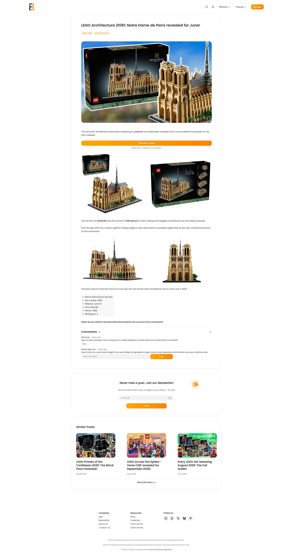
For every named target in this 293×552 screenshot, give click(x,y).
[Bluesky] (184, 518)
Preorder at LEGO (146, 143)
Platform (223, 6)
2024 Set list (137, 524)
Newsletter (104, 520)
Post (161, 356)
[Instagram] (165, 518)
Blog (133, 516)
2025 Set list (137, 527)
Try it (146, 406)
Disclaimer (159, 550)
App (101, 516)
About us (103, 524)
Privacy (151, 550)
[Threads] (172, 518)
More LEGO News (145, 482)
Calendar (135, 520)
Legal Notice (168, 550)
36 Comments (103, 33)
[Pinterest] (190, 518)
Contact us (104, 527)
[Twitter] (178, 518)
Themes (240, 6)
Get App (257, 7)
